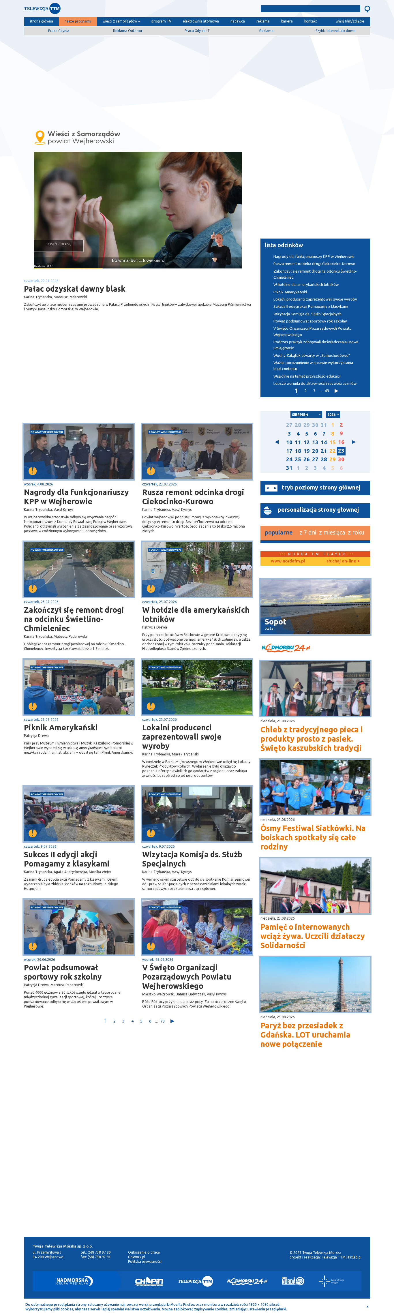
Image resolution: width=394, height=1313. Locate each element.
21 (324, 451)
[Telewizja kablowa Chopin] (149, 1281)
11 (298, 442)
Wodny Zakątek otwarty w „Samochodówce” (311, 355)
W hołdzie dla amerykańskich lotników (195, 614)
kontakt (310, 21)
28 (298, 425)
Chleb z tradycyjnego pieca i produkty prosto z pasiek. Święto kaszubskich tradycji (311, 738)
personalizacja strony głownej (318, 509)
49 (326, 390)
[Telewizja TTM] (195, 1281)
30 (315, 425)
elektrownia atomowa (201, 21)
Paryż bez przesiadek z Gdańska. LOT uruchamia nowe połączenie (305, 1034)
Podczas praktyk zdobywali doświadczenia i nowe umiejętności (316, 345)
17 (289, 451)
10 (289, 442)
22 (332, 451)
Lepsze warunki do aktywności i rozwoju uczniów (315, 383)
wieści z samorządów (120, 21)
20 (315, 451)
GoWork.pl (136, 1257)
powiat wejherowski (47, 432)
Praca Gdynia (58, 31)
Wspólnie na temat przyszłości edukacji (307, 376)
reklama (263, 21)
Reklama (266, 31)
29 (306, 425)
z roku (356, 532)
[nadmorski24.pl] (315, 648)
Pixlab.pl (354, 1257)
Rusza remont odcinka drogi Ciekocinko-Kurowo (193, 497)
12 (306, 442)
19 (306, 451)
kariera (287, 21)
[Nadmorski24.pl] (247, 1281)
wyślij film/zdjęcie (350, 21)
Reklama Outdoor (127, 31)
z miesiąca (332, 532)
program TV (161, 21)
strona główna (41, 21)
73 (162, 1020)
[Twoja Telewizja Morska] (84, 10)
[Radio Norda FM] (293, 1281)
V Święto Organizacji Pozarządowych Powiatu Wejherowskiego (186, 976)
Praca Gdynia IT (197, 31)
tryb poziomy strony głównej (321, 487)
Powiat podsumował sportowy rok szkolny (63, 972)
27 (289, 425)
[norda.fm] (287, 561)
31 (324, 425)
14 (324, 442)
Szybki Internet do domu (335, 31)
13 (315, 442)
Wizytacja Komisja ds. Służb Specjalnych (192, 859)
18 (298, 451)
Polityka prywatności (145, 1261)
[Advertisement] (197, 80)
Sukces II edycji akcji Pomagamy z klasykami (67, 859)
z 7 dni (307, 532)
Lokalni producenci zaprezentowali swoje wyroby (182, 736)
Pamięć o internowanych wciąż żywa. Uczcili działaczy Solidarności (312, 936)
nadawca (237, 21)
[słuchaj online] (342, 561)
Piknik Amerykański (61, 727)
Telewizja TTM (334, 1257)
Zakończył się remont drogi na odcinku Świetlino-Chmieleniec (74, 619)
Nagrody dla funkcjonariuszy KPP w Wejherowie (76, 497)
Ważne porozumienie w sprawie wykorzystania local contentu (313, 366)
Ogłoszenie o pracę (144, 1252)
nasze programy (78, 21)
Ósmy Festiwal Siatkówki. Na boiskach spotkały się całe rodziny (313, 837)
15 (332, 442)
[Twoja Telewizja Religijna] (331, 1281)
